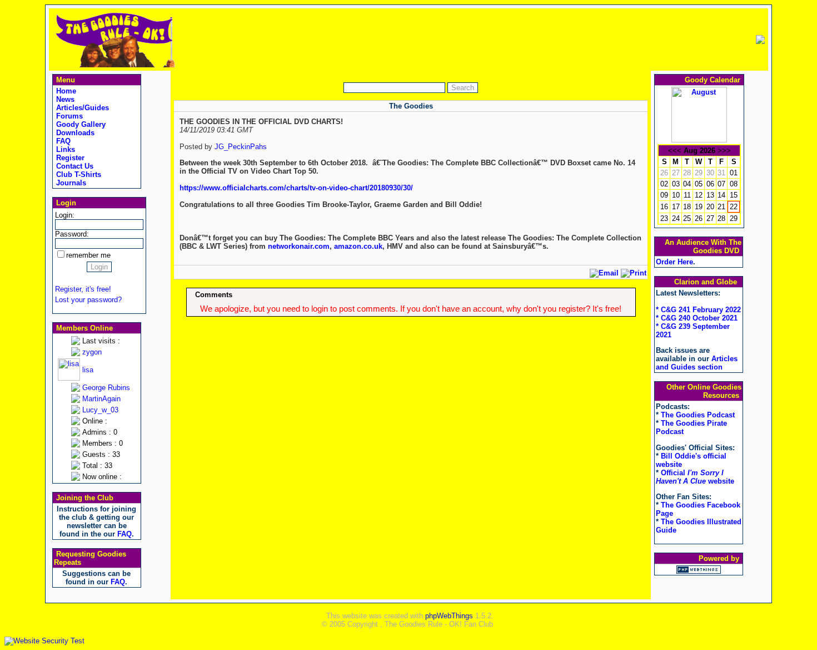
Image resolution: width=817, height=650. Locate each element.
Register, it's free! (83, 289)
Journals (70, 183)
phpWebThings (449, 616)
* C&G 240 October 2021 (697, 318)
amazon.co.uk (358, 246)
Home (65, 91)
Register (69, 158)
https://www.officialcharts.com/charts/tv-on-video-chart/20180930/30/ (296, 188)
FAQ (62, 141)
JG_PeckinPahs (241, 146)
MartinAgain (101, 399)
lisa (87, 370)
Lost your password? (88, 300)
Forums (68, 116)
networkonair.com (299, 246)
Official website (695, 477)
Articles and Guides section (697, 362)
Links (64, 149)
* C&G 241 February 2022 (698, 310)
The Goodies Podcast (698, 415)
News (64, 99)
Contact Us (73, 166)
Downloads (74, 133)
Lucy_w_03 (100, 410)
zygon (92, 352)
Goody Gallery (80, 124)
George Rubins (106, 387)
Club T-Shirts (77, 174)
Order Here (674, 262)
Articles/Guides (81, 108)
